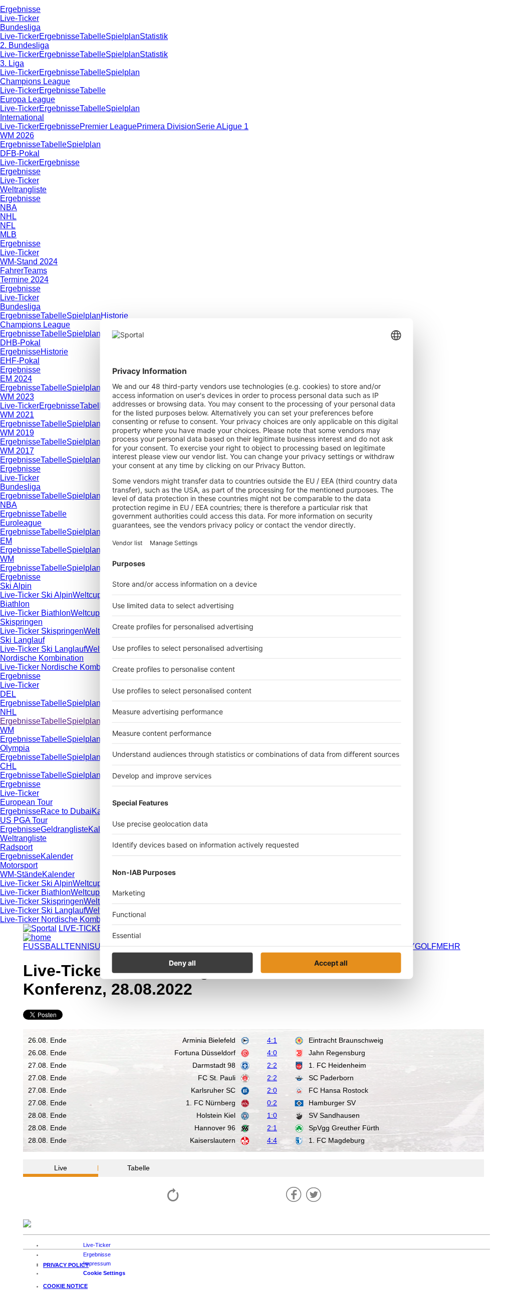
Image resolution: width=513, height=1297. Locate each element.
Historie (114, 315)
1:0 (272, 1115)
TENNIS (80, 946)
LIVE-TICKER (84, 928)
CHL (8, 766)
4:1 (272, 1040)
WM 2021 (17, 414)
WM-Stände (21, 874)
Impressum (97, 1263)
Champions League (35, 81)
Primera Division (166, 126)
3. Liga (12, 63)
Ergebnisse (20, 9)
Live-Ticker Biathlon (35, 613)
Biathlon (15, 604)
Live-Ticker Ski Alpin (36, 595)
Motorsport (19, 865)
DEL (8, 694)
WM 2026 (17, 135)
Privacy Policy (66, 1265)
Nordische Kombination (42, 658)
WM (7, 559)
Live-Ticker (19, 18)
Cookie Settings (104, 1273)
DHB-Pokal (20, 342)
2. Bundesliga (24, 45)
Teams (35, 270)
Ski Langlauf (22, 640)
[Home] (37, 937)
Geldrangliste (64, 829)
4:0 (272, 1053)
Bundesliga (20, 27)
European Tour (26, 802)
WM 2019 (17, 432)
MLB (8, 234)
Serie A (209, 126)
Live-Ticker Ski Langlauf (43, 649)
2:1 (272, 1128)
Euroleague (21, 523)
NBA (8, 207)
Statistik (154, 36)
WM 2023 (17, 396)
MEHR (448, 946)
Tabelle (93, 36)
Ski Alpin (16, 586)
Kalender (57, 856)
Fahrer (12, 270)
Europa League (27, 99)
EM (6, 541)
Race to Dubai (66, 811)
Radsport (16, 847)
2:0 (272, 1090)
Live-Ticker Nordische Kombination (62, 667)
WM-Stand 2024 (29, 261)
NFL (8, 225)
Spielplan (123, 36)
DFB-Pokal (20, 153)
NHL (8, 216)
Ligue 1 (235, 126)
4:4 (272, 1140)
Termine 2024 (24, 279)
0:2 (272, 1103)
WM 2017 (17, 451)
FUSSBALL (44, 946)
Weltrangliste (23, 189)
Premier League (108, 126)
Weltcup (87, 595)
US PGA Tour (24, 820)
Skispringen (21, 622)
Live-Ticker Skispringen (42, 631)
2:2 (272, 1065)
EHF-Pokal (20, 360)
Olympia (15, 748)
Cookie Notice (65, 1286)
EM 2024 (16, 378)
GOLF (425, 946)
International (22, 117)
